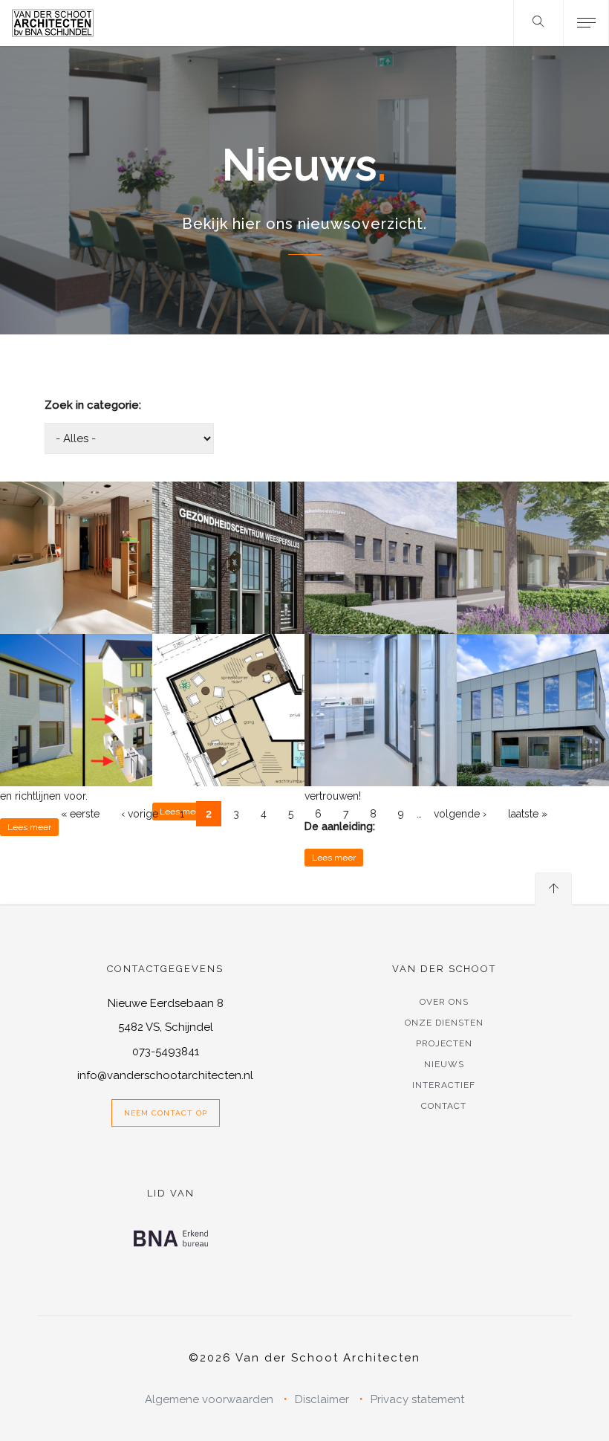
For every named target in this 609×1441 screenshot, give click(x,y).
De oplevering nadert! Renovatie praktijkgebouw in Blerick (228, 679)
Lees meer (29, 827)
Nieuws (444, 1064)
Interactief (443, 1085)
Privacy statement (417, 1399)
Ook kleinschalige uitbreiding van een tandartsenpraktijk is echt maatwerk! (381, 684)
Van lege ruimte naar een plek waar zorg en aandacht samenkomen (76, 533)
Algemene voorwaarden (209, 1399)
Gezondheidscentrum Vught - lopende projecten (380, 514)
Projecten (444, 1043)
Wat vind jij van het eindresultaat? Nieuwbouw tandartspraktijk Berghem (532, 685)
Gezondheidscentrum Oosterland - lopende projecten (532, 508)
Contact (443, 1106)
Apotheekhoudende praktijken (533, 593)
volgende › (460, 814)
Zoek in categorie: (93, 405)
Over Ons (444, 1002)
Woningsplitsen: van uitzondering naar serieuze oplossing (76, 679)
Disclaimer (322, 1399)
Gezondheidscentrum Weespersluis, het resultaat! (228, 514)
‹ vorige (139, 814)
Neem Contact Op (165, 1113)
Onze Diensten (444, 1022)
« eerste (80, 814)
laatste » (527, 814)
